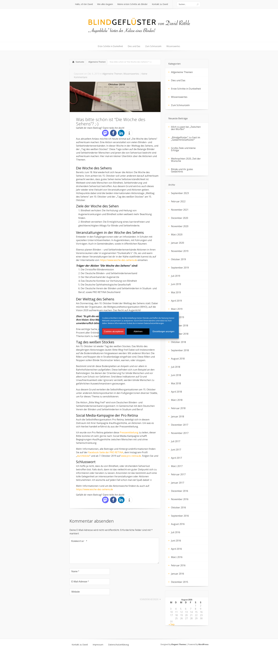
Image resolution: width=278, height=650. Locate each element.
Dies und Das (178, 80)
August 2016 (178, 524)
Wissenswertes (131, 73)
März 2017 (176, 466)
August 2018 (178, 358)
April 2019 (176, 300)
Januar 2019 (177, 317)
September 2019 (180, 267)
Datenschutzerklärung (118, 645)
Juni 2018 (176, 375)
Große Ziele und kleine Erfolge (183, 149)
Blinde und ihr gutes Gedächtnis (182, 170)
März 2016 (176, 557)
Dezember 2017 (179, 424)
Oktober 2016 (178, 507)
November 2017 (179, 433)
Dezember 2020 (179, 218)
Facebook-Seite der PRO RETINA (105, 452)
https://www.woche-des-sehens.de (119, 260)
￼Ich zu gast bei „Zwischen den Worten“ (186, 128)
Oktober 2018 (178, 342)
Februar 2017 (178, 474)
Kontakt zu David (80, 645)
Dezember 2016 (179, 491)
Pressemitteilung (129, 432)
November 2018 (179, 333)
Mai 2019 (176, 292)
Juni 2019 (176, 284)
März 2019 (176, 309)
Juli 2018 (175, 366)
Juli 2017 (175, 441)
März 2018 (176, 400)
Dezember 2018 (179, 325)
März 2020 (176, 234)
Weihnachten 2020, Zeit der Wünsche (186, 160)
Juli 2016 (175, 532)
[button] (105, 133)
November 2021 (179, 209)
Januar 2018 (177, 416)
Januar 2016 (177, 573)
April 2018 (176, 391)
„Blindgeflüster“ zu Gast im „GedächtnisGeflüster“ (185, 138)
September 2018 (180, 350)
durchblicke (83, 455)
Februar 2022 (178, 201)
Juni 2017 (176, 449)
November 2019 (179, 251)
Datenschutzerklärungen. (154, 323)
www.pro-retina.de (131, 455)
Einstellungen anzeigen (163, 331)
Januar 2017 (177, 482)
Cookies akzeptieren (113, 331)
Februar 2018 (178, 408)
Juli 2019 (175, 275)
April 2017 (176, 457)
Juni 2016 (176, 540)
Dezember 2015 (179, 582)
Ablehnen (138, 331)
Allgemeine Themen (97, 62)
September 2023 (180, 193)
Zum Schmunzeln (180, 105)
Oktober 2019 (178, 259)
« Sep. (172, 624)
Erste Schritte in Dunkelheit (186, 88)
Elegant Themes (178, 644)
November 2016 (179, 499)
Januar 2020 (177, 242)
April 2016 (176, 548)
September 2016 (180, 515)
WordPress (203, 644)
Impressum (98, 645)
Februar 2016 (178, 565)
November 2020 (179, 226)
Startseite (80, 62)
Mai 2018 (176, 383)
